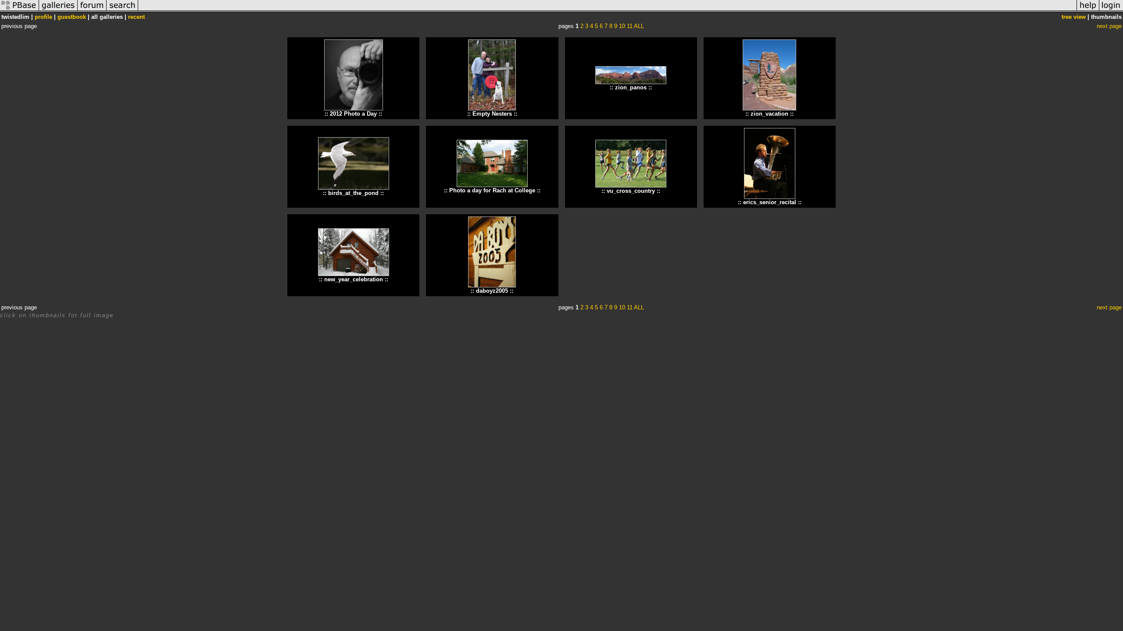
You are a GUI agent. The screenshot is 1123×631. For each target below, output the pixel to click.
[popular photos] (607, 10)
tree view (1074, 17)
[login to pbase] (1111, 10)
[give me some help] (1088, 10)
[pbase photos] (19, 10)
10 (622, 26)
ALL (639, 26)
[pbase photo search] (122, 10)
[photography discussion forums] (92, 10)
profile (43, 17)
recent (136, 17)
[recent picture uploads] (58, 10)
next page (1109, 26)
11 (630, 26)
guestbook (71, 17)
